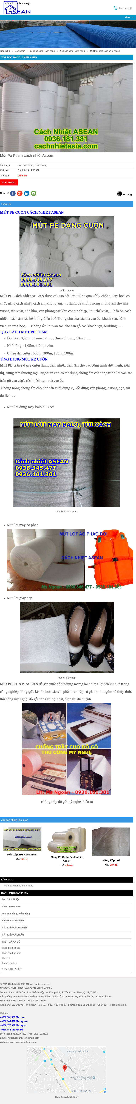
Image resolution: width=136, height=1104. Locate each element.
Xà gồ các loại (9, 963)
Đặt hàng (9, 182)
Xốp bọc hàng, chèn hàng (18, 885)
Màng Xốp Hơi (111, 860)
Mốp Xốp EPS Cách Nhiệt (22, 854)
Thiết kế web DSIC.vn (66, 1097)
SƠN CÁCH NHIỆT (12, 969)
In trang (127, 194)
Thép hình (7, 958)
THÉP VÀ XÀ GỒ (11, 941)
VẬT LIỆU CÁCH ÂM (13, 934)
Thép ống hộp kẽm (11, 953)
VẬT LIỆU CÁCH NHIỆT (14, 927)
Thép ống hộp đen (11, 948)
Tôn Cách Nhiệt (10, 899)
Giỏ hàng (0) (126, 8)
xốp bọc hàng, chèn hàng (16, 913)
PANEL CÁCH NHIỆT (13, 920)
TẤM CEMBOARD (11, 906)
